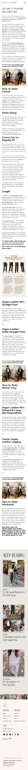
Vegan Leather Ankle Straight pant (15, 241)
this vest (13, 104)
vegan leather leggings (10, 447)
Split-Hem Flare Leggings (12, 459)
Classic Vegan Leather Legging (13, 448)
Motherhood (6, 679)
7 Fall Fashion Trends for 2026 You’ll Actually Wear (14, 638)
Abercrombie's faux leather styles (12, 196)
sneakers (4, 100)
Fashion (5, 589)
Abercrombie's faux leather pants (12, 43)
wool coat (17, 393)
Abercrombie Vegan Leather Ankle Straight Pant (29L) (13, 65)
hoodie (13, 100)
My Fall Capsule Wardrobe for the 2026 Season (14, 594)
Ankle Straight (15, 29)
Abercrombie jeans (7, 202)
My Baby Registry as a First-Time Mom (11, 683)
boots (15, 399)
